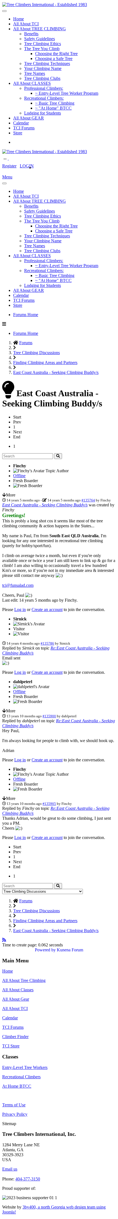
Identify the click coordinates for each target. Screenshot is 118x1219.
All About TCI (26, 23)
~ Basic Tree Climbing (54, 103)
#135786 (47, 643)
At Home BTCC (16, 1086)
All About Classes (17, 989)
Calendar (21, 123)
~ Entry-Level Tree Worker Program (66, 93)
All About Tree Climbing (24, 980)
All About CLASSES (32, 83)
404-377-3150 (27, 1179)
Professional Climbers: (43, 88)
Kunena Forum (70, 949)
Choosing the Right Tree (56, 53)
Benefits (31, 33)
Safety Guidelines (39, 38)
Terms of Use (14, 1105)
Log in (20, 609)
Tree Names (34, 73)
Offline (19, 475)
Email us (9, 1169)
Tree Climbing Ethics (42, 43)
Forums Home (25, 314)
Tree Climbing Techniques (47, 63)
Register (9, 166)
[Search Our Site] (11, 158)
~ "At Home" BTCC (53, 108)
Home (18, 19)
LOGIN (27, 166)
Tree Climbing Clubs (42, 78)
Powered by (45, 949)
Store (17, 133)
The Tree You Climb (42, 48)
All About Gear (15, 999)
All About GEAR (28, 118)
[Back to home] (44, 4)
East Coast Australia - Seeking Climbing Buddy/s (45, 505)
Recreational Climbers (21, 1076)
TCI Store (10, 1046)
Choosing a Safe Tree (53, 58)
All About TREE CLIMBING (39, 28)
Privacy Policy (14, 1114)
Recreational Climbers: (44, 98)
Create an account (47, 609)
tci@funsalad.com (17, 585)
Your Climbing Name (42, 68)
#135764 (88, 500)
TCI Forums (24, 128)
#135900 (49, 716)
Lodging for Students (42, 113)
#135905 (49, 804)
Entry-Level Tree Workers (24, 1067)
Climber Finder (15, 1036)
